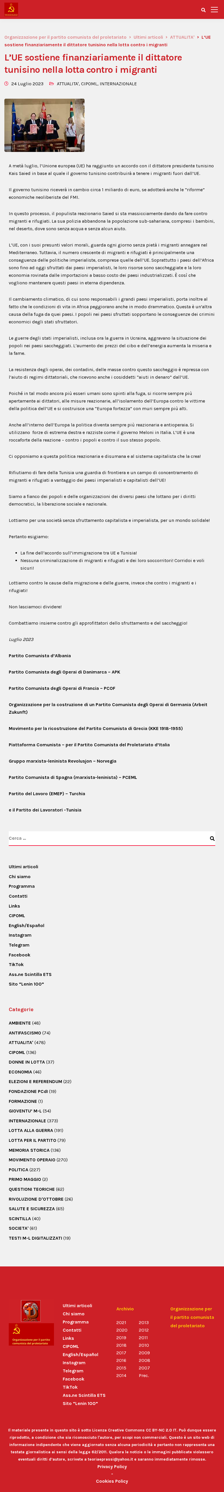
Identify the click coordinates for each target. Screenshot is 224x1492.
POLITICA (18, 1169)
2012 (144, 1330)
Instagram (20, 935)
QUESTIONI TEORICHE (32, 1189)
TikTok (16, 964)
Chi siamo (20, 876)
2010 (144, 1345)
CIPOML (89, 83)
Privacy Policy (112, 1466)
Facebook (19, 955)
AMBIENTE (20, 1023)
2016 (121, 1360)
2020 (121, 1330)
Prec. (144, 1375)
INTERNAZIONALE (118, 83)
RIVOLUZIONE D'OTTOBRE (36, 1199)
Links (14, 906)
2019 (121, 1337)
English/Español (26, 925)
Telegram (19, 945)
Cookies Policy (112, 1481)
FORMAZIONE (23, 1101)
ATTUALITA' (68, 83)
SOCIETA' (19, 1228)
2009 (144, 1352)
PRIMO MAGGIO (25, 1179)
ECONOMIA (20, 1072)
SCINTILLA (20, 1218)
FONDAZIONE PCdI (28, 1091)
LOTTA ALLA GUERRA (31, 1130)
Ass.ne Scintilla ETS (30, 974)
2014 (121, 1375)
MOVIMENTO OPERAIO (32, 1160)
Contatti (18, 896)
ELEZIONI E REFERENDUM (35, 1081)
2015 (121, 1368)
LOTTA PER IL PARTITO (32, 1140)
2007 (144, 1368)
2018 (121, 1345)
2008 (144, 1360)
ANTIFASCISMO (25, 1033)
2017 (121, 1352)
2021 (121, 1322)
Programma (22, 886)
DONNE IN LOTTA (27, 1062)
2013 (144, 1322)
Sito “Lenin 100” (26, 984)
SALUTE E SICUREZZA (32, 1208)
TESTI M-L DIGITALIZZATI (35, 1238)
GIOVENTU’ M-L (25, 1111)
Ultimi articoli (23, 866)
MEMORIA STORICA (29, 1150)
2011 (143, 1337)
